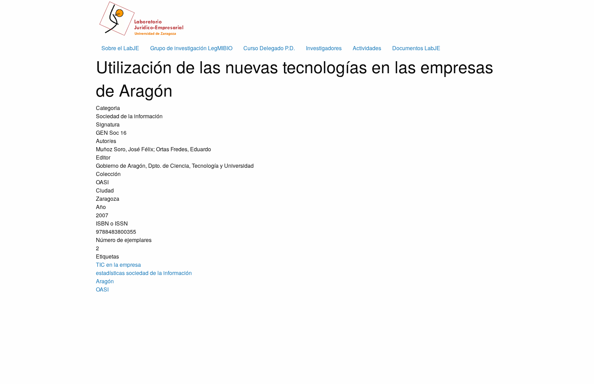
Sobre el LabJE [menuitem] (120, 48)
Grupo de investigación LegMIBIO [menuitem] (191, 48)
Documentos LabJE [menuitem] (416, 48)
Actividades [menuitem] (367, 48)
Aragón (105, 281)
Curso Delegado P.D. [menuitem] (269, 48)
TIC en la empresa (118, 264)
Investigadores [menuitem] (324, 48)
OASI (102, 289)
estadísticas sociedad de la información (144, 273)
